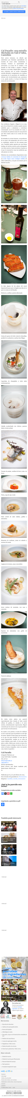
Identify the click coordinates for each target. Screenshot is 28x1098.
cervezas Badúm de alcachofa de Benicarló (14, 157)
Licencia (3, 1083)
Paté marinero (6, 1064)
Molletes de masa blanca (8, 1038)
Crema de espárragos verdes (9, 1041)
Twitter (15, 1093)
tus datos (24, 5)
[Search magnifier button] (18, 2)
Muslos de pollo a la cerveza (9, 1046)
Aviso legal (3, 1076)
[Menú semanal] (13, 1001)
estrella (15, 778)
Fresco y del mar (8, 1016)
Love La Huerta (25, 1016)
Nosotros (3, 1074)
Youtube (12, 1093)
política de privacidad (18, 8)
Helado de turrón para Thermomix (11, 1059)
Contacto (3, 1085)
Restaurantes (23, 776)
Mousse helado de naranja (9, 1061)
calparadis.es (4, 762)
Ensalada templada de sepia (9, 1066)
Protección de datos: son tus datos (9, 1079)
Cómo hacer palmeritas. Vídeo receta (11, 1048)
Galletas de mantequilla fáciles (10, 1027)
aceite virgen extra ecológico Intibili (14, 158)
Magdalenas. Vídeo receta (8, 1043)
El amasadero (14, 1016)
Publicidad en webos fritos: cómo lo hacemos (11, 1081)
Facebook (10, 1093)
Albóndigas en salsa (7, 1032)
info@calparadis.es (6, 760)
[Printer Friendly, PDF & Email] (2, 805)
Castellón (10, 778)
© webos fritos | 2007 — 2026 (8, 1087)
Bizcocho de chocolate (7, 1024)
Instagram (7, 1093)
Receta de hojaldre (7, 1029)
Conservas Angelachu (19, 1016)
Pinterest (18, 1093)
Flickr (20, 1093)
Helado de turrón (6, 1056)
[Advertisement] (14, 33)
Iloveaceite (2, 1016)
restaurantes (21, 778)
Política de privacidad (6, 1078)
